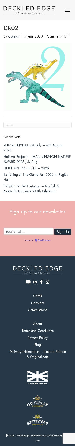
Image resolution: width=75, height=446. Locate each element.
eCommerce (37, 435)
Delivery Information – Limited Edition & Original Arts (37, 354)
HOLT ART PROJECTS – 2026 (26, 168)
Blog (37, 344)
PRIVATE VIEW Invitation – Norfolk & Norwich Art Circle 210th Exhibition (31, 189)
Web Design (53, 435)
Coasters (37, 303)
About (37, 323)
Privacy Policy (38, 337)
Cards (37, 296)
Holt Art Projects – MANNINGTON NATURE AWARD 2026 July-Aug (37, 159)
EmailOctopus (44, 240)
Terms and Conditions (38, 330)
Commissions (37, 310)
